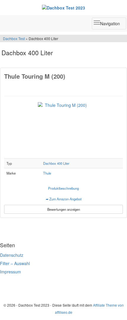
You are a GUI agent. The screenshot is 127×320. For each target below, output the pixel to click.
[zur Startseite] (63, 7)
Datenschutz (11, 255)
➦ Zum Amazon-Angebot (64, 199)
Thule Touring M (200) (34, 76)
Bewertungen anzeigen (63, 209)
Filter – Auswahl (15, 263)
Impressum (10, 272)
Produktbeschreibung (63, 188)
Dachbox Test (14, 38)
